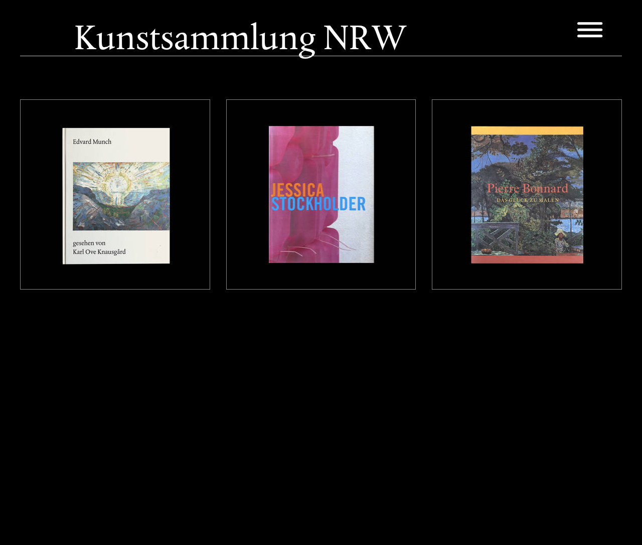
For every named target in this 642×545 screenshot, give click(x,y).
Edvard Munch (60, 125)
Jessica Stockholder (276, 125)
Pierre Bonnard (472, 125)
